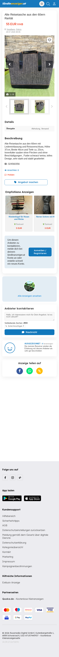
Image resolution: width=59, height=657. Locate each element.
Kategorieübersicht (12, 547)
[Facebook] (5, 477)
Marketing (7, 556)
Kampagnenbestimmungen (17, 566)
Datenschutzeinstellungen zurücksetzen (23, 530)
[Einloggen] (55, 2)
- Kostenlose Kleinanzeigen (23, 598)
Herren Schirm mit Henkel (47, 217)
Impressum (8, 561)
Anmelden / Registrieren (40, 252)
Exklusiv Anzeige (11, 582)
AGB (4, 525)
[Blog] (20, 477)
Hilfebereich (8, 516)
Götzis (18, 29)
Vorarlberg (11, 29)
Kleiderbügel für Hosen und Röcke (19, 218)
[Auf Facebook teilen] (19, 371)
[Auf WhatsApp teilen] (29, 371)
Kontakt (6, 552)
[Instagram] (12, 477)
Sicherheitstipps (10, 520)
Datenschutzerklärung (14, 542)
